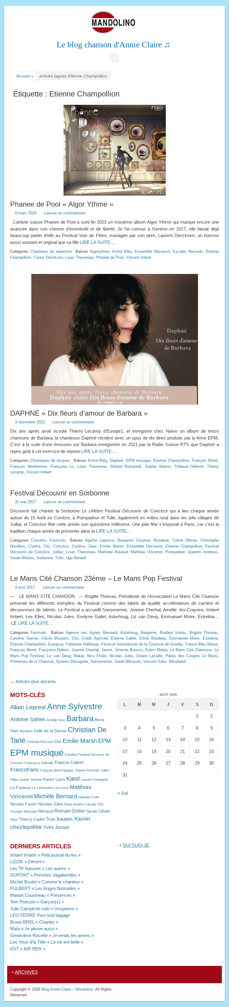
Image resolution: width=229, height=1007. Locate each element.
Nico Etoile (96, 656)
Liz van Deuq (59, 656)
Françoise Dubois (54, 650)
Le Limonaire (42, 788)
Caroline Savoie (24, 638)
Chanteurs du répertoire (51, 251)
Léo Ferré (61, 788)
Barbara (80, 718)
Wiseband (177, 661)
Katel (73, 778)
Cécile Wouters (55, 638)
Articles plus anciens (33, 681)
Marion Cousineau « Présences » (42, 895)
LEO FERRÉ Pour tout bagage (40, 915)
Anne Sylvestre (74, 706)
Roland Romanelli (126, 466)
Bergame (148, 632)
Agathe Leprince (99, 540)
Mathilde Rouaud (113, 552)
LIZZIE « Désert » (27, 861)
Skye (14, 819)
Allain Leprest (28, 707)
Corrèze (78, 546)
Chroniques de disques (50, 460)
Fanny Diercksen (48, 257)
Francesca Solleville (38, 763)
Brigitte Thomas (203, 632)
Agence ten (76, 632)
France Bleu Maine (201, 644)
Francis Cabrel (69, 762)
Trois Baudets (59, 819)
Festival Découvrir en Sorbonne (59, 493)
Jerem (106, 650)
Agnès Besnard (103, 632)
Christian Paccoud (40, 741)
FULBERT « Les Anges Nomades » (45, 888)
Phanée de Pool (109, 257)
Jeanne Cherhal (85, 650)
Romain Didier (69, 810)
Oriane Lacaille (149, 656)
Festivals (58, 540)
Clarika (34, 546)
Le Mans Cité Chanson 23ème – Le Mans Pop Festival (96, 578)
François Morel (205, 460)
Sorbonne (44, 558)
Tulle (59, 558)
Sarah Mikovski (127, 661)
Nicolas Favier (23, 804)
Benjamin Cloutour (133, 540)
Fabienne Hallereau (82, 644)
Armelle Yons (56, 720)
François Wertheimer (28, 466)
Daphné (116, 460)
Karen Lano (54, 779)
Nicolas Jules (121, 656)
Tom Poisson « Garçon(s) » (37, 901)
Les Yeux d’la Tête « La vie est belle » (46, 941)
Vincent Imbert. (139, 257)
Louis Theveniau (79, 257)
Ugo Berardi (76, 558)
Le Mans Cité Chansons (191, 650)
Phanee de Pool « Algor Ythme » (61, 204)
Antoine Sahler (27, 719)
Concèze (61, 546)
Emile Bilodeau (152, 638)
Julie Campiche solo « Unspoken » (44, 908)
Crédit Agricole (95, 638)
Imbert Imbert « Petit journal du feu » (45, 855)
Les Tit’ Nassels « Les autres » (40, 868)
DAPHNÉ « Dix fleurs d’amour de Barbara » (79, 413)
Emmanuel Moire (184, 638)
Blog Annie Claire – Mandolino (67, 989)
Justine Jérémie (30, 779)
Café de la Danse (50, 731)
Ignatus (68, 770)
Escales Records (188, 251)
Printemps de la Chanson (32, 661)
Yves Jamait (56, 827)
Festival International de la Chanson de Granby (141, 644)
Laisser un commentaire (65, 213)
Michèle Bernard (55, 796)
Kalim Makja (156, 650)
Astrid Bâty (122, 251)
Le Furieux (20, 787)
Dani (92, 546)
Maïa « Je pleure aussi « (34, 928)
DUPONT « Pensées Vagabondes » (45, 874)
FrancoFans (24, 770)
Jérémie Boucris (129, 650)
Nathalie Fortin (88, 797)
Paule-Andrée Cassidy (80, 804)
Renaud (45, 811)
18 (139, 751)
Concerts (39, 540)
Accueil (24, 76)
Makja (79, 656)
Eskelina (210, 638)
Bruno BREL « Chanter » (34, 922)
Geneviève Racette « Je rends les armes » (52, 935)
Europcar (55, 644)
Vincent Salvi (154, 661)
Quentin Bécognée (72, 661)
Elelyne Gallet (123, 638)
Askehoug (128, 632)
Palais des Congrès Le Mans (191, 656)
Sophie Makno (158, 466)
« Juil (122, 793)
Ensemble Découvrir (152, 251)
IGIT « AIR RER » (27, 948)
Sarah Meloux (22, 558)
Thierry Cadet (32, 819)
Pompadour (175, 552)
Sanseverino (101, 661)
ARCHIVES (26, 972)
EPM (104, 740)
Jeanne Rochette (87, 770)
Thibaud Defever (189, 466)
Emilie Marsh (111, 546)
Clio (47, 546)
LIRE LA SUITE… (97, 242)
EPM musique (138, 460)
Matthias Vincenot (147, 552)
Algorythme (99, 251)
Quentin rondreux (203, 552)
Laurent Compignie (94, 779)
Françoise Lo (62, 466)
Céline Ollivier (184, 540)
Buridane (161, 540)
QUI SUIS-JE (136, 845)
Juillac (58, 552)
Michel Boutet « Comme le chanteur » (46, 881)
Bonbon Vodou (173, 632)
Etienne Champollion (171, 460)
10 (125, 739)
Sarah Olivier (98, 811)
